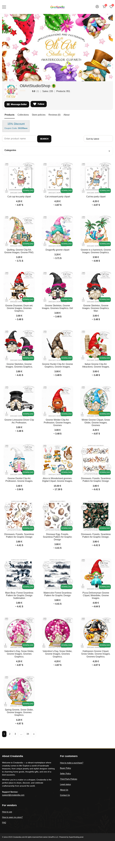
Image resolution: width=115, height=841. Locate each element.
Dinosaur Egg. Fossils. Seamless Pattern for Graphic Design (57, 537)
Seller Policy (65, 773)
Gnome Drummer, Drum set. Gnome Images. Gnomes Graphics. (19, 308)
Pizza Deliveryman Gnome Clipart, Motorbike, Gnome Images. (95, 595)
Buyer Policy (65, 768)
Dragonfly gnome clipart (57, 250)
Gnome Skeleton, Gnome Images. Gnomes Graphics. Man (95, 308)
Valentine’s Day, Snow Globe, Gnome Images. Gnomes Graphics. (19, 654)
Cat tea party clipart (95, 196)
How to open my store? (12, 817)
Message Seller (19, 104)
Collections (23, 115)
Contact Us (65, 795)
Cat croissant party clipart (57, 196)
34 (28, 734)
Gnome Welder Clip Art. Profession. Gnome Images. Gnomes (57, 422)
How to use (7, 812)
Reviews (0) (54, 115)
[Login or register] (97, 8)
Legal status (65, 784)
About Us (64, 790)
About (66, 115)
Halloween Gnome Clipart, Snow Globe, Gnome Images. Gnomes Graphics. (95, 654)
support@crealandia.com (13, 795)
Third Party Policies (68, 779)
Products (9, 115)
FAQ (4, 822)
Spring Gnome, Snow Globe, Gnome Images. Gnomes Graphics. (19, 712)
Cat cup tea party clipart (19, 196)
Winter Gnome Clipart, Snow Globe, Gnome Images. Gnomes (96, 422)
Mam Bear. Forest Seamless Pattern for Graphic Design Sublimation (19, 595)
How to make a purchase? (71, 763)
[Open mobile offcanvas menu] (4, 7)
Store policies (38, 115)
